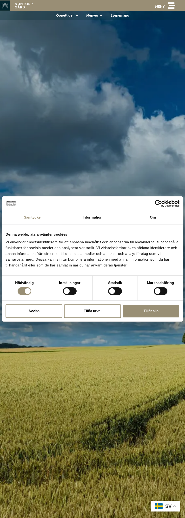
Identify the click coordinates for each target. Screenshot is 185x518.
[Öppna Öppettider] (77, 15)
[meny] (171, 5)
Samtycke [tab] (32, 217)
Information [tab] (92, 217)
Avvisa (34, 311)
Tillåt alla (151, 311)
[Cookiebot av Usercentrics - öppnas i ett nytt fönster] (158, 203)
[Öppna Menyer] (101, 15)
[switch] (70, 291)
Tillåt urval (92, 311)
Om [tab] (153, 217)
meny (160, 6)
